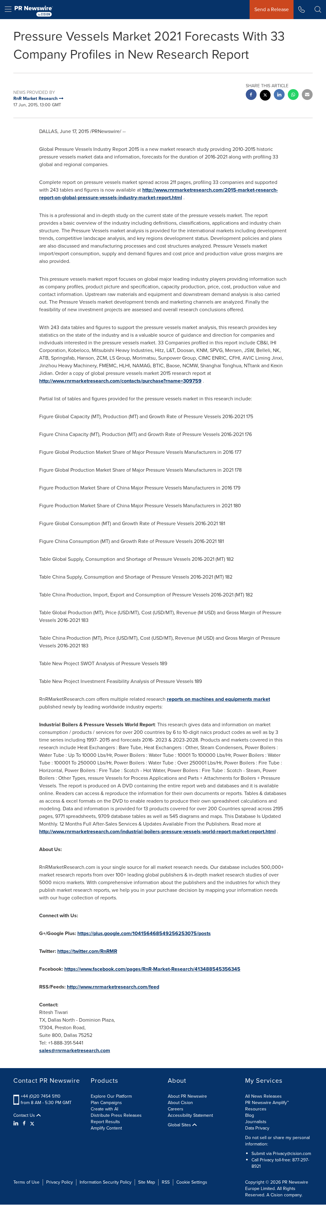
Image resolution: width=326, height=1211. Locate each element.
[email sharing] (307, 95)
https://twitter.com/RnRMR (87, 951)
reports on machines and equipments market (218, 699)
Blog (249, 1115)
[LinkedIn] (16, 1123)
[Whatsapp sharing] (293, 95)
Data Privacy (257, 1128)
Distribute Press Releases (116, 1115)
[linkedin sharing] (279, 95)
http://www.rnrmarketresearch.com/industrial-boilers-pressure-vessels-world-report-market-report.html (157, 831)
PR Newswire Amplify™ (267, 1102)
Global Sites (180, 1125)
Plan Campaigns (106, 1102)
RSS (166, 1182)
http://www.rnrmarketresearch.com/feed (113, 986)
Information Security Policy (105, 1182)
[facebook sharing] (251, 95)
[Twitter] (32, 1123)
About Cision (180, 1102)
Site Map (146, 1182)
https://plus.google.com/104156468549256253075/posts (144, 933)
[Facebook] (24, 1123)
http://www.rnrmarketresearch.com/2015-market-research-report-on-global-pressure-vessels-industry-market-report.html (158, 193)
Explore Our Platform (111, 1096)
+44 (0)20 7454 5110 (40, 1096)
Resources (255, 1109)
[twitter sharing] (265, 96)
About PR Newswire (187, 1096)
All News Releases (263, 1096)
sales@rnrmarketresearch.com (74, 1050)
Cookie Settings (191, 1182)
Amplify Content (106, 1128)
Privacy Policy (59, 1182)
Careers (175, 1109)
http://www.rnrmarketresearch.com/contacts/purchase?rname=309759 (120, 380)
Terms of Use (26, 1182)
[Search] (318, 9)
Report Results (105, 1121)
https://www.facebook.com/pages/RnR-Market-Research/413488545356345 (152, 969)
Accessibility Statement (190, 1115)
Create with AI (104, 1109)
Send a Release (271, 9)
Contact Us (24, 1115)
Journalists (255, 1121)
